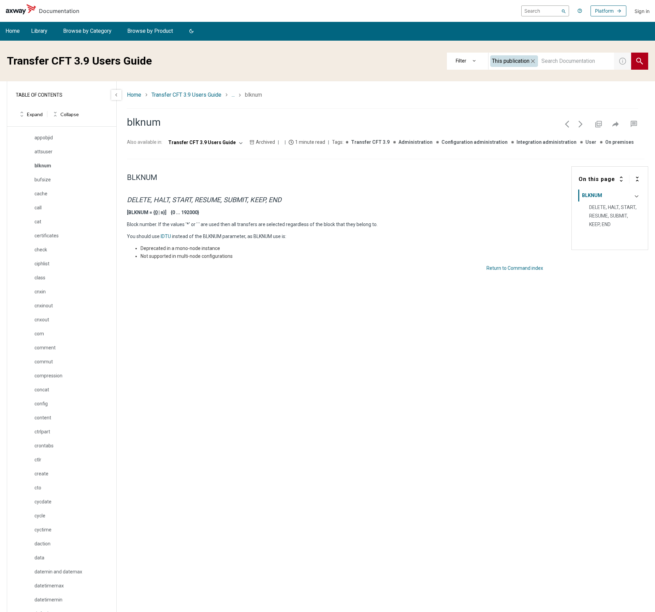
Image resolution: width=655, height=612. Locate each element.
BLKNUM (592, 195)
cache (40, 193)
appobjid (43, 137)
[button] (191, 31)
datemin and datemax (58, 571)
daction (42, 543)
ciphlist (41, 263)
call (38, 207)
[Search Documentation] (639, 61)
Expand (35, 114)
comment (45, 347)
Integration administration (546, 142)
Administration (415, 142)
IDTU (166, 236)
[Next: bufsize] (580, 124)
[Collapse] (637, 178)
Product (468, 61)
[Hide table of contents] (116, 95)
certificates (46, 235)
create (41, 473)
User (590, 142)
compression (48, 375)
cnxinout (43, 305)
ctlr (37, 459)
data (39, 557)
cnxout (41, 319)
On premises (619, 142)
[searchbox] (545, 10)
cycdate (43, 501)
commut (43, 361)
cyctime (43, 529)
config (41, 403)
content (42, 417)
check (40, 249)
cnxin (40, 291)
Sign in (642, 11)
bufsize (42, 179)
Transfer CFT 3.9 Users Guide (186, 95)
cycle (39, 515)
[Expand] (621, 178)
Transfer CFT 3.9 (370, 142)
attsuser (43, 151)
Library (39, 31)
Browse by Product (150, 31)
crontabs (44, 445)
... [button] (233, 95)
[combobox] (551, 61)
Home (12, 31)
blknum (42, 165)
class (39, 277)
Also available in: (144, 142)
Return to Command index (514, 268)
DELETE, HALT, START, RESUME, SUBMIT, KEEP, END (613, 216)
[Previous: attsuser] (567, 124)
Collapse (69, 114)
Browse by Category (87, 31)
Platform (604, 11)
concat (41, 389)
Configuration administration (474, 142)
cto (37, 487)
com (39, 333)
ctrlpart (42, 431)
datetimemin (48, 599)
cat (37, 221)
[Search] (563, 10)
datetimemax (49, 585)
